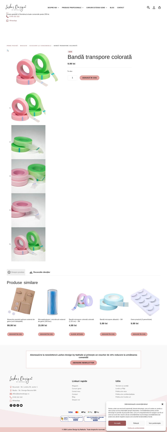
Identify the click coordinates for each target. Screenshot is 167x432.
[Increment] (75, 77)
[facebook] (11, 405)
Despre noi (76, 400)
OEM (70, 51)
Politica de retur (121, 391)
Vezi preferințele (155, 423)
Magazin (23, 45)
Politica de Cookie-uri (123, 397)
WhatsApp (16, 400)
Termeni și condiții (122, 386)
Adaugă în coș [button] (15, 334)
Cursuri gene (76, 388)
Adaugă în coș (89, 78)
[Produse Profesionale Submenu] (83, 8)
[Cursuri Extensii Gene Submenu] (106, 8)
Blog (112, 8)
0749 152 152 (17, 397)
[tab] (16, 272)
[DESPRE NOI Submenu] (58, 8)
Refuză (136, 423)
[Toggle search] (148, 7)
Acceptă (117, 423)
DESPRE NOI (52, 8)
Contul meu (76, 391)
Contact (120, 8)
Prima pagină (12, 45)
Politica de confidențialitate (136, 428)
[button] (162, 404)
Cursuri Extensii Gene (95, 8)
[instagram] (14, 405)
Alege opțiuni (77, 334)
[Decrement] (69, 77)
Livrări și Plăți (120, 388)
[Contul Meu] (154, 7)
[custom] (17, 405)
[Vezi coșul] (159, 7)
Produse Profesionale (71, 8)
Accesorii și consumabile (40, 45)
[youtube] (21, 405)
